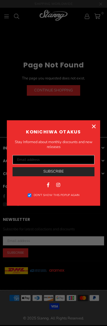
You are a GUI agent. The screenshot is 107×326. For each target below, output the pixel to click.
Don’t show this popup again (56, 195)
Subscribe (53, 171)
